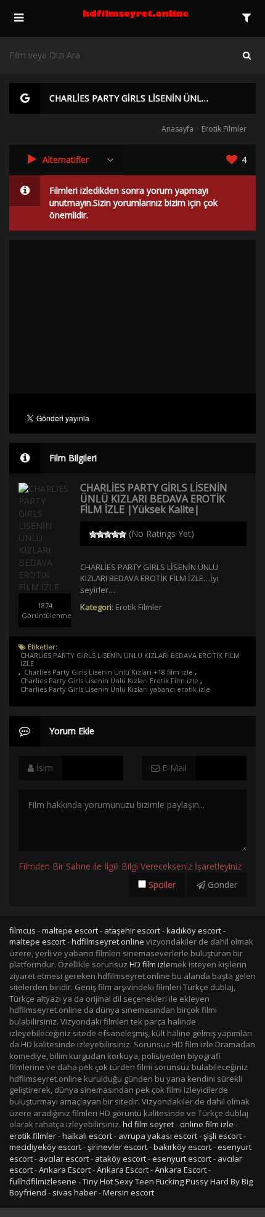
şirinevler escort (117, 1146)
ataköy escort (120, 1158)
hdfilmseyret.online (107, 941)
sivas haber (74, 1192)
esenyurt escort (181, 1158)
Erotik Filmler (224, 129)
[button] (66, 160)
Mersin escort (128, 1192)
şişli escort (222, 1135)
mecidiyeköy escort (45, 1146)
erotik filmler (32, 1135)
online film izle (207, 1124)
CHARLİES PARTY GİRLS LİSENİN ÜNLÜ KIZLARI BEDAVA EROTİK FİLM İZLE (130, 659)
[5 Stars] (122, 534)
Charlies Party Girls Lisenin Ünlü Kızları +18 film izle (108, 672)
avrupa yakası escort (157, 1135)
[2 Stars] (100, 534)
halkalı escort (87, 1135)
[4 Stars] (115, 534)
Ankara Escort (65, 1169)
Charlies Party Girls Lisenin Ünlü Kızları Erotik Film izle (109, 680)
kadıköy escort (193, 930)
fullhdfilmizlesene (42, 1181)
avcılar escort (64, 1158)
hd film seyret (148, 1124)
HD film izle (150, 964)
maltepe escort (70, 930)
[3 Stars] (108, 534)
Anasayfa (177, 129)
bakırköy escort (182, 1146)
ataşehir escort (132, 930)
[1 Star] (93, 534)
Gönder (221, 884)
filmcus (22, 930)
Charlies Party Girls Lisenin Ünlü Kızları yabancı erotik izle (115, 689)
